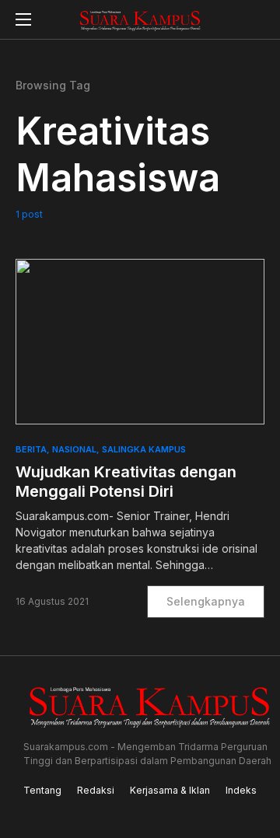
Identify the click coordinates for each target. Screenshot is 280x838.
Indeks (241, 790)
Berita (31, 449)
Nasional (74, 449)
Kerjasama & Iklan (170, 790)
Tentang (42, 790)
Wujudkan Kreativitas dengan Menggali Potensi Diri (126, 482)
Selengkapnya (205, 601)
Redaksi (95, 790)
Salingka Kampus (144, 449)
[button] (23, 19)
